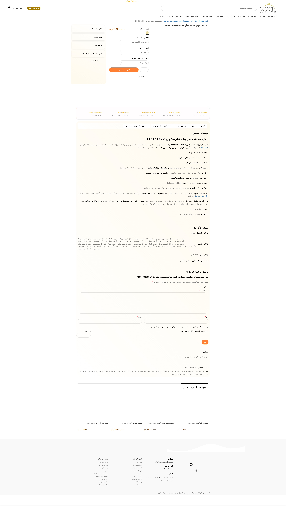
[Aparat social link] (196, 470)
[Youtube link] (201, 465)
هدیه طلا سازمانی (103, 465)
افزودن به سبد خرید (124, 70)
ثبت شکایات (104, 479)
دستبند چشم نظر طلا (171, 21)
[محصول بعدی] (77, 20)
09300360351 (168, 469)
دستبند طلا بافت (167, 371)
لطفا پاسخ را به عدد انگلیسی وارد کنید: (194, 331)
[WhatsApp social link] (187, 465)
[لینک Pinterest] (84, 60)
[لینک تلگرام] (79, 60)
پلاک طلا (139, 485)
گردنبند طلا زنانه (137, 468)
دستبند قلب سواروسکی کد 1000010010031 (162, 423)
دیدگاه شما (203, 290)
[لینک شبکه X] (86, 60)
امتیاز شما (204, 286)
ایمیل (139, 317)
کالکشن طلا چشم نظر (106, 371)
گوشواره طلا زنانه (137, 471)
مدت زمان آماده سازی (140, 58)
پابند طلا (139, 473)
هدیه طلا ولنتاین (192, 374)
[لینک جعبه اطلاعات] (194, 113)
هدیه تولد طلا (92, 371)
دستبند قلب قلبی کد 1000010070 (132, 423)
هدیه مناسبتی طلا (178, 374)
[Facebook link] (89, 60)
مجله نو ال (105, 468)
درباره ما (105, 471)
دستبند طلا (204, 147)
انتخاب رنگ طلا (143, 29)
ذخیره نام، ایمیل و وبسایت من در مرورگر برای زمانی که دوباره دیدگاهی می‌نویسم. (176, 327)
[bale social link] (191, 465)
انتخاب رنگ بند (143, 38)
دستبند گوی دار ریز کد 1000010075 (98, 423)
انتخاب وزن (144, 48)
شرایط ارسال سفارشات (101, 476)
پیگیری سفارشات (103, 485)
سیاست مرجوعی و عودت (101, 473)
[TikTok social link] (182, 465)
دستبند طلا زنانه (184, 21)
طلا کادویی (135, 371)
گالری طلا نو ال (203, 21)
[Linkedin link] (81, 60)
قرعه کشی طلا (34, 8)
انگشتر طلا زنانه (137, 476)
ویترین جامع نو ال (103, 462)
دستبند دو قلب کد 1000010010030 (198, 423)
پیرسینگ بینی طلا (137, 479)
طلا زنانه (194, 21)
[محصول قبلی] (81, 20)
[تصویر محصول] (192, 405)
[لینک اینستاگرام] (205, 465)
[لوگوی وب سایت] (268, 8)
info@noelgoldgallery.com (164, 462)
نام (206, 317)
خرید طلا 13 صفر (180, 371)
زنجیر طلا (139, 482)
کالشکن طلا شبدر (122, 371)
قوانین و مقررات (103, 482)
